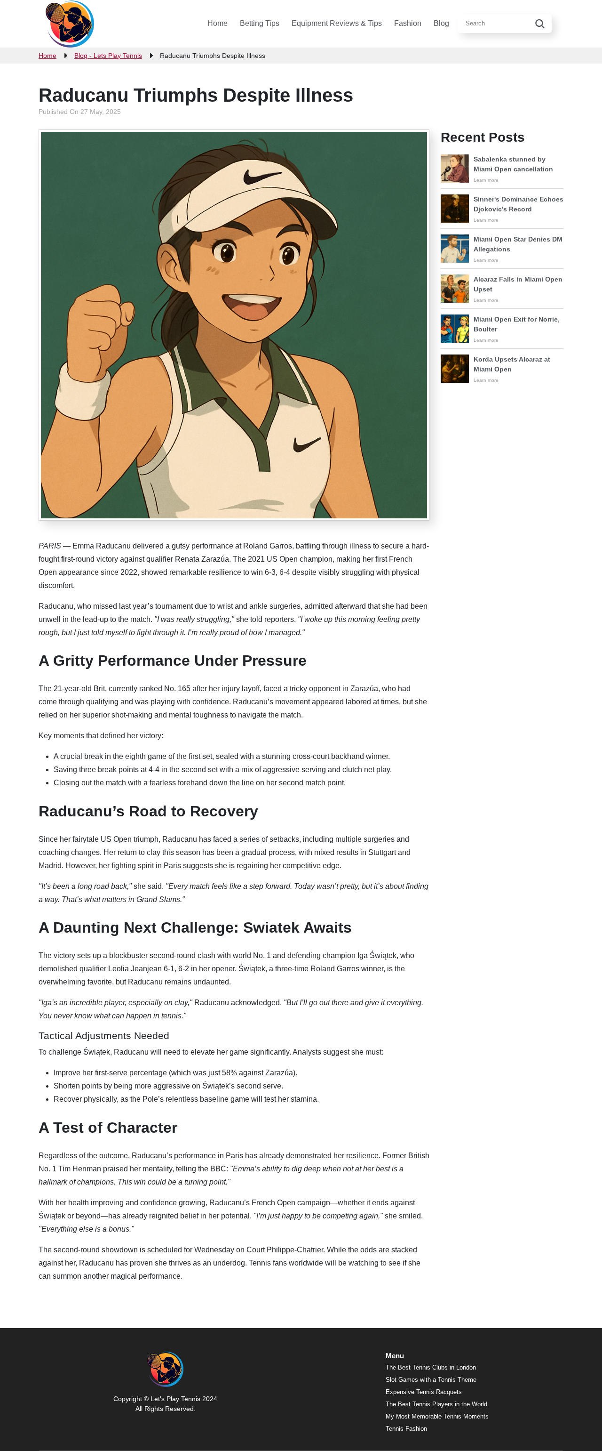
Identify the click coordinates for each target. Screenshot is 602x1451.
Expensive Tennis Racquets (424, 1391)
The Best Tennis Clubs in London (431, 1367)
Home (217, 23)
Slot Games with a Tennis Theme (431, 1379)
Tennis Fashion (406, 1428)
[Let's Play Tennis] (70, 24)
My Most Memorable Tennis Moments (437, 1416)
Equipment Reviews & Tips (337, 23)
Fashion (407, 23)
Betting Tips (259, 23)
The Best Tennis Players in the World (436, 1404)
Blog (441, 23)
